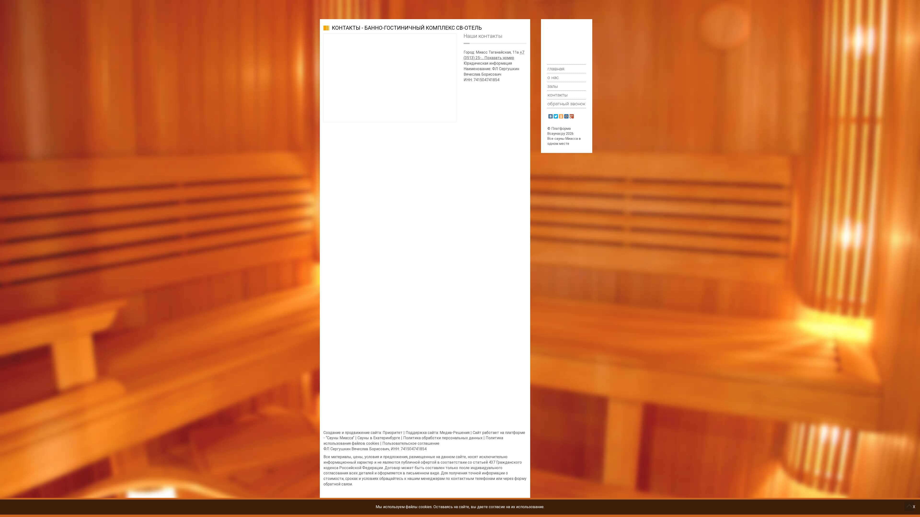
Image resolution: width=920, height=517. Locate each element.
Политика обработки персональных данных (443, 438)
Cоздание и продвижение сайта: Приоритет (362, 432)
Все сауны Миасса (562, 138)
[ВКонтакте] (550, 116)
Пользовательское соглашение (410, 443)
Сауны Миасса (340, 438)
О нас (553, 77)
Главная (555, 69)
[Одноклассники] (561, 116)
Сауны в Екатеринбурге (378, 438)
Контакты (557, 95)
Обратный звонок (566, 104)
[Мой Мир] (566, 116)
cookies (425, 507)
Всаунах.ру (556, 133)
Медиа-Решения (455, 432)
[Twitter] (556, 116)
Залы (552, 86)
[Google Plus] (571, 116)
